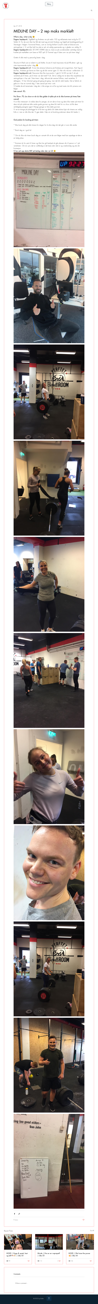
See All (92, 1230)
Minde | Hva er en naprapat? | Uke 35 (49, 1254)
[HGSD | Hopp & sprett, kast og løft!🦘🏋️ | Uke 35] (18, 1242)
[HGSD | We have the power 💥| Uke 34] (80, 1242)
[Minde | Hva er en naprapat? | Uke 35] (49, 1242)
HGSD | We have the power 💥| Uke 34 (79, 1254)
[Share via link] (19, 1214)
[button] (49, 4)
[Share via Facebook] (14, 1214)
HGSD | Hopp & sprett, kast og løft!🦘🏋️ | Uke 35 (17, 1254)
